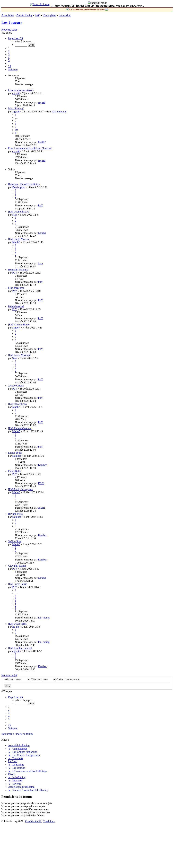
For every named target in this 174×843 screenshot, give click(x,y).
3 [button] (9, 54)
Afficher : (9, 679)
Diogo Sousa (15, 452)
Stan (14, 214)
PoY (40, 205)
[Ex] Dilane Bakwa (18, 211)
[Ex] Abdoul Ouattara (19, 428)
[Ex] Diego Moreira (18, 239)
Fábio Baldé (14, 471)
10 (16, 129)
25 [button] (9, 66)
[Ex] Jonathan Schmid (20, 648)
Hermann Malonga (18, 269)
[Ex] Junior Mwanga (19, 355)
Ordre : (60, 679)
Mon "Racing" (16, 108)
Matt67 (42, 142)
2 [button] (9, 51)
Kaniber (16, 455)
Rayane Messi (15, 513)
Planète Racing (24, 15)
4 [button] (9, 57)
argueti (16, 93)
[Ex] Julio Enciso (17, 403)
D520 (41, 483)
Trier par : (36, 679)
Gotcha (42, 232)
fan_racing (43, 617)
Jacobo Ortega (16, 385)
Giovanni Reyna (17, 565)
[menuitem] (33, 821)
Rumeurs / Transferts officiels (24, 184)
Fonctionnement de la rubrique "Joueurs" (30, 148)
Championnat (59, 111)
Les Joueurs (11, 22)
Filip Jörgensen (16, 287)
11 (16, 132)
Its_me (15, 626)
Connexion (65, 15)
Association (7, 15)
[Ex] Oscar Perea (17, 623)
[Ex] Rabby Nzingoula (20, 489)
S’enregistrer (49, 15)
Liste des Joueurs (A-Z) (20, 90)
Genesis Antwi (16, 306)
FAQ (37, 15)
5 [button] (9, 60)
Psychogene (18, 187)
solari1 (41, 507)
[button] (15, 38)
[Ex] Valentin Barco (19, 324)
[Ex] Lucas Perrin (17, 584)
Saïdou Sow (14, 541)
